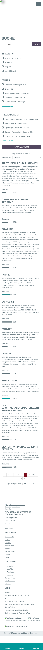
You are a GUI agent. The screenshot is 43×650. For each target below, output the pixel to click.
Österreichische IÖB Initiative (15, 200)
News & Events (10, 551)
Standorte (36, 648)
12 (33, 475)
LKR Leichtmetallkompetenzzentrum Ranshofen (20, 408)
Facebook (10, 572)
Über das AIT (9, 537)
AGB (6, 598)
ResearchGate (10, 578)
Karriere (7, 554)
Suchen (36, 44)
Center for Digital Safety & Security (20, 448)
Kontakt (7, 557)
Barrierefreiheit (10, 607)
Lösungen (8, 543)
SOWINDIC (7, 229)
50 (34, 483)
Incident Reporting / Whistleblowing (16, 610)
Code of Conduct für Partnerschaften (17, 613)
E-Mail (21, 648)
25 (29, 483)
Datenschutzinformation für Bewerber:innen (19, 604)
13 (36, 475)
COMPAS (6, 353)
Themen (7, 540)
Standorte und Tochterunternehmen (17, 595)
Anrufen (7, 648)
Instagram (10, 575)
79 (21, 478)
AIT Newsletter (10, 581)
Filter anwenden (21, 147)
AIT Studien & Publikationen (20, 163)
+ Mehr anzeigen (7, 106)
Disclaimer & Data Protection (14, 601)
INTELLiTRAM (9, 380)
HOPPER (6, 274)
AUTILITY (7, 329)
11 (29, 475)
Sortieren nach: (7, 157)
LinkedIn (10, 566)
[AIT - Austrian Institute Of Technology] (13, 4)
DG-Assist (8, 302)
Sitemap (7, 592)
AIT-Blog (8, 584)
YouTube (10, 569)
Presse (7, 549)
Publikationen (9, 546)
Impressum (9, 528)
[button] (32, 4)
